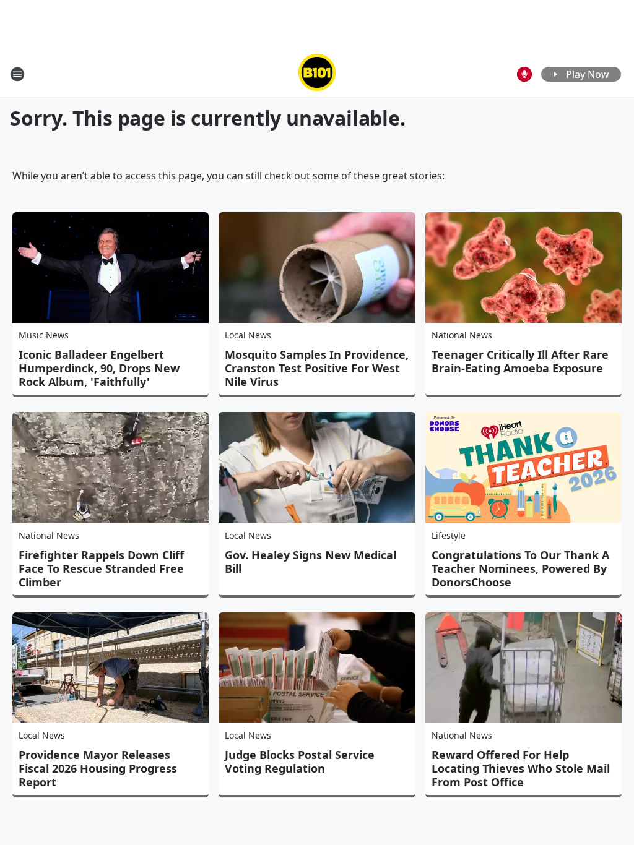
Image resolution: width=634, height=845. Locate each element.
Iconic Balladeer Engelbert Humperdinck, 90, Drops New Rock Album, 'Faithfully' (99, 368)
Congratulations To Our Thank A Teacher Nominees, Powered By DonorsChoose (520, 568)
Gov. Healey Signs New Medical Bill (310, 561)
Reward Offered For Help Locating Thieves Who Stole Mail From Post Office (521, 768)
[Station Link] (317, 74)
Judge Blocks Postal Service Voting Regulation (300, 761)
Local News (248, 335)
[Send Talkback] (524, 74)
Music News (44, 335)
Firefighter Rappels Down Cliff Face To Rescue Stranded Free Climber (101, 568)
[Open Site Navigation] (17, 74)
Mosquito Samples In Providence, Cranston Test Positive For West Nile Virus (317, 368)
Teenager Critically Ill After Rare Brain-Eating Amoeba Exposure (520, 361)
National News (462, 335)
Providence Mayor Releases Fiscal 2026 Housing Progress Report (98, 768)
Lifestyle (449, 535)
